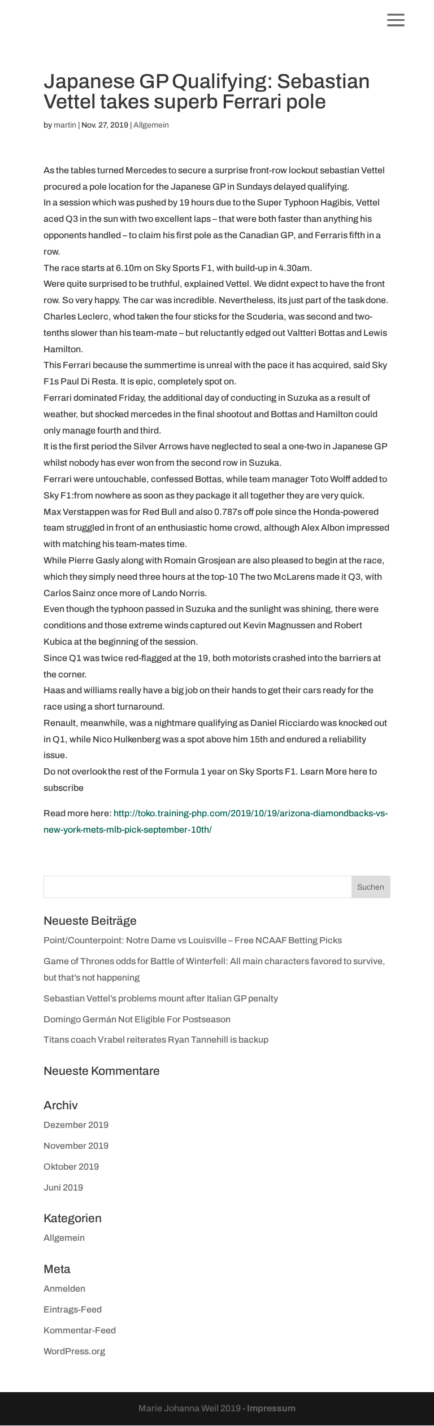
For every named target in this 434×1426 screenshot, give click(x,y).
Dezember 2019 (76, 1125)
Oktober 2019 (71, 1166)
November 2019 (76, 1146)
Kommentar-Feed (80, 1330)
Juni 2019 (63, 1187)
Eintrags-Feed (73, 1309)
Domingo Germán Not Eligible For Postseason (137, 1019)
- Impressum (269, 1408)
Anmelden (64, 1288)
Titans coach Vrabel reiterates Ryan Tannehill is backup (156, 1039)
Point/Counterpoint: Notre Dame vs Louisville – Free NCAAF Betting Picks (193, 940)
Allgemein (151, 125)
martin (65, 125)
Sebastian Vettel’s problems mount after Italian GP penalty (161, 998)
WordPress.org (74, 1351)
